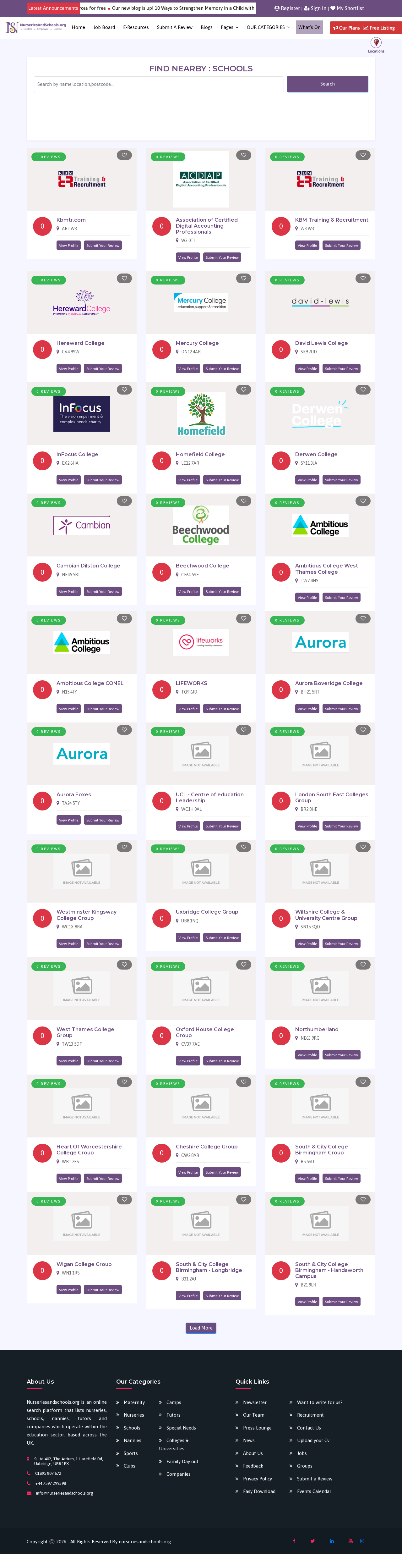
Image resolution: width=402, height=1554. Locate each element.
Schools (132, 1427)
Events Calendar (314, 1491)
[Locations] (376, 44)
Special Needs (181, 1427)
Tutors (173, 1415)
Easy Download (259, 1491)
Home (78, 27)
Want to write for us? (320, 1402)
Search (327, 83)
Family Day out (182, 1461)
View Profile (68, 245)
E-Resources (136, 27)
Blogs (207, 27)
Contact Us (309, 1427)
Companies (178, 1474)
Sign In (318, 8)
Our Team (253, 1415)
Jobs (302, 1453)
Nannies (132, 1440)
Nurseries (134, 1415)
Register (290, 8)
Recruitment (310, 1415)
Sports (131, 1453)
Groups (304, 1465)
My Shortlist (349, 8)
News (249, 1440)
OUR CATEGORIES (266, 27)
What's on (309, 27)
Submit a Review (175, 27)
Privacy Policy (257, 1478)
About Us (253, 1453)
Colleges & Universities (173, 1444)
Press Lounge (257, 1427)
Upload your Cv (313, 1440)
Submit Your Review (102, 245)
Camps (173, 1402)
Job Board (104, 27)
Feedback (253, 1465)
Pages (227, 27)
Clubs (129, 1465)
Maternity (134, 1402)
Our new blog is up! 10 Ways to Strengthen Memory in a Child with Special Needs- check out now (192, 8)
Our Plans (349, 27)
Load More (201, 1327)
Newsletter (255, 1402)
